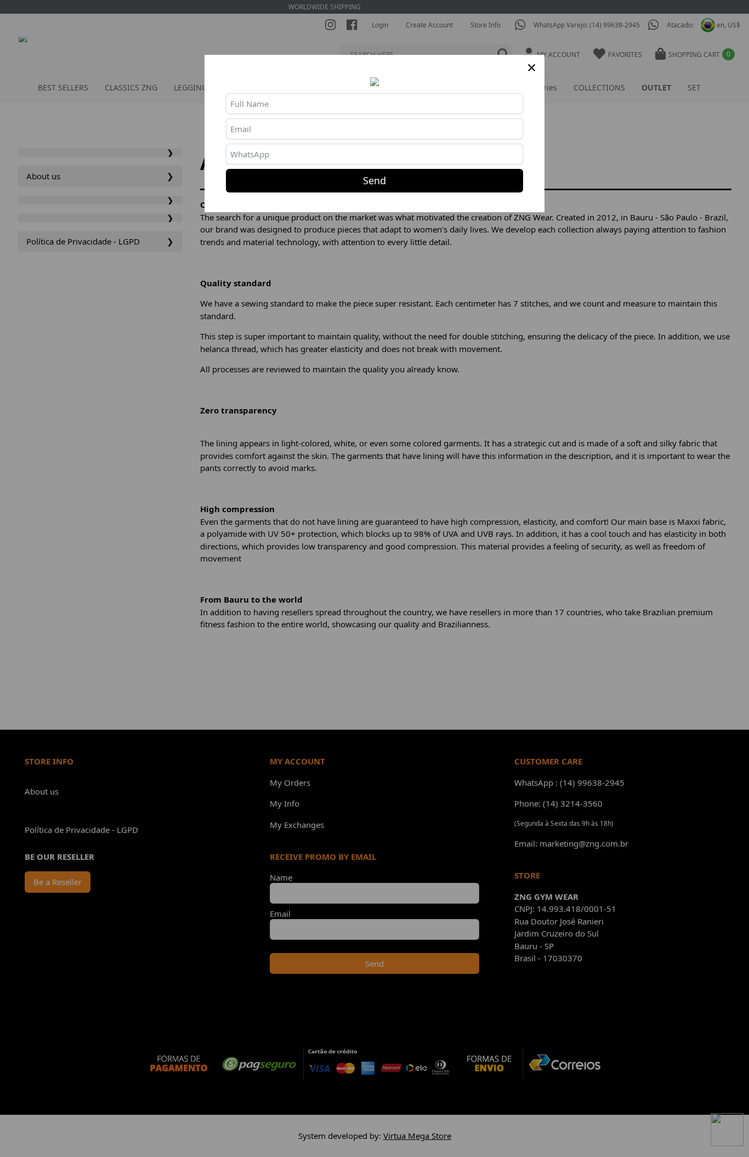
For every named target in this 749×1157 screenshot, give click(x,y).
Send (374, 180)
